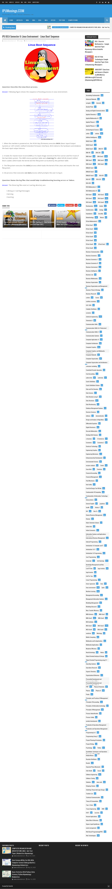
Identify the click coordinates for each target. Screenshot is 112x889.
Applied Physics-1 (90, 122)
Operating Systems (91, 664)
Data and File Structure (92, 389)
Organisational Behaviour (92, 675)
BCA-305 (88, 183)
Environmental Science (92, 462)
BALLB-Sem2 (89, 145)
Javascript (88, 561)
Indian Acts (89, 526)
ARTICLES (17, 2)
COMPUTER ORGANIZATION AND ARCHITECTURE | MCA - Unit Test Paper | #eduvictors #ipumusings (22, 850)
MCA (7, 2)
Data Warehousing (91, 404)
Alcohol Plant (89, 107)
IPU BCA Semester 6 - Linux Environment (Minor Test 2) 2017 (68, 223)
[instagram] (100, 2)
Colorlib (10, 886)
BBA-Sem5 (89, 164)
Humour (88, 519)
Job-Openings (100, 561)
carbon (88, 297)
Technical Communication (93, 797)
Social (99, 771)
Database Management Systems (94, 408)
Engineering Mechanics (92, 454)
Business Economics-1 (92, 259)
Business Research (91, 294)
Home (11, 20)
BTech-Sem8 (89, 248)
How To (95, 511)
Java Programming (91, 557)
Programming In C (91, 732)
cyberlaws (100, 378)
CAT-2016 (88, 305)
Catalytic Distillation (91, 309)
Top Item (62, 20)
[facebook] (97, 2)
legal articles (101, 568)
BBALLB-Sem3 (90, 175)
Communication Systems (92, 336)
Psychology (89, 748)
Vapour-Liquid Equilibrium (93, 824)
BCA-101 (101, 175)
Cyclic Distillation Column (93, 385)
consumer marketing (91, 366)
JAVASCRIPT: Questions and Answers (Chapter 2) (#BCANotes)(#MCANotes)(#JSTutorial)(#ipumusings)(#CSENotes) (97, 74)
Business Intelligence (91, 271)
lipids (103, 587)
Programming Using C (92, 736)
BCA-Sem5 (89, 202)
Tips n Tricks (89, 805)
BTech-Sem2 (89, 229)
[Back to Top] (108, 886)
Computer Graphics (91, 347)
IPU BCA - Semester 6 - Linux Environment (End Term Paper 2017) (42, 223)
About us (11, 2)
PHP (87, 687)
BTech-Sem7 (101, 244)
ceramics (88, 313)
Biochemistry (89, 206)
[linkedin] (103, 2)
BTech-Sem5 (89, 240)
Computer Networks (91, 355)
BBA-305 (98, 152)
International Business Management (95, 538)
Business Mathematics (92, 278)
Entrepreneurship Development (94, 458)
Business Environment (92, 267)
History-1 (97, 507)
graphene (102, 504)
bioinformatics (90, 210)
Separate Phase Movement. (93, 767)
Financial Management (92, 477)
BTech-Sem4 (89, 236)
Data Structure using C (92, 397)
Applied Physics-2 (91, 126)
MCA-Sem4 (89, 629)
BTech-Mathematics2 (91, 221)
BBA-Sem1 (89, 156)
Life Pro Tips (89, 576)
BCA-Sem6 (29, 41)
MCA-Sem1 (89, 626)
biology (101, 210)
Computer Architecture (92, 343)
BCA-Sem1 (89, 194)
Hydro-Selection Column (92, 523)
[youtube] (108, 2)
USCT (87, 813)
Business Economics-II (92, 263)
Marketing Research (91, 607)
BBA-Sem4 (101, 160)
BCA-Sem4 (101, 198)
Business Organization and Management (96, 286)
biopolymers (89, 214)
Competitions (35, 2)
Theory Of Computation (92, 801)
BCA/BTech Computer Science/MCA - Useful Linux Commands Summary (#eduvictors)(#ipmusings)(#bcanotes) (15, 222)
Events (102, 465)
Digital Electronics (91, 427)
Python (99, 748)
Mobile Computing (91, 637)
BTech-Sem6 (89, 244)
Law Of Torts (89, 568)
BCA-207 (98, 179)
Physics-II (98, 690)
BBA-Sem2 (100, 156)
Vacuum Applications (91, 816)
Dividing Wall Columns (92, 435)
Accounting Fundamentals (93, 95)
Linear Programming (91, 580)
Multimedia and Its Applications (94, 641)
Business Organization (92, 282)
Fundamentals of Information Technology (97, 496)
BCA (3, 2)
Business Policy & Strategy (93, 290)
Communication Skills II (92, 332)
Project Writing (90, 744)
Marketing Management (92, 603)
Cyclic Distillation (90, 381)
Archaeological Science (92, 130)
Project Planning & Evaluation (94, 740)
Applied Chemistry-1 (91, 114)
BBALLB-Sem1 (89, 168)
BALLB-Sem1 (89, 141)
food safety (89, 484)
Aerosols (98, 103)
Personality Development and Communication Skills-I (94, 679)
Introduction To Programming (94, 553)
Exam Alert (89, 469)
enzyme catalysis (90, 465)
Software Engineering (91, 774)
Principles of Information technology (95, 706)
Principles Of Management (93, 710)
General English (90, 504)
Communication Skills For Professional (96, 328)
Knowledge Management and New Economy (95, 565)
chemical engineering (92, 317)
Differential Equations (91, 423)
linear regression (90, 584)
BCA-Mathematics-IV (91, 191)
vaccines (97, 813)
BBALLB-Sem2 (90, 172)
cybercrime (89, 378)
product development (91, 721)
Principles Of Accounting (92, 702)
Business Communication (92, 252)
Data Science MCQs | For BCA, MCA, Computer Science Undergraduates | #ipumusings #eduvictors (23, 862)
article (87, 133)
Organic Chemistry (91, 671)
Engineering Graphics (91, 450)
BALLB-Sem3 (89, 149)
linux (102, 584)
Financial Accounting (91, 473)
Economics (89, 442)
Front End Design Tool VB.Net (93, 488)
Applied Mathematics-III (92, 118)
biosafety (100, 214)
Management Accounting (92, 595)
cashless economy (91, 301)
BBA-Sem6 (101, 164)
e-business (89, 439)
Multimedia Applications (92, 645)
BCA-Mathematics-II (91, 187)
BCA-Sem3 (89, 198)
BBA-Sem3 (89, 160)
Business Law (89, 275)
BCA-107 (88, 179)
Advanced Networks (91, 99)
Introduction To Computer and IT (94, 545)
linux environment (40, 41)
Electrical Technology (91, 446)
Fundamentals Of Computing (93, 492)
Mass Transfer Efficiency (92, 610)
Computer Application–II (92, 339)
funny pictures (90, 500)
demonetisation (100, 416)
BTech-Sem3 (89, 233)
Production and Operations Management (96, 729)
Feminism (99, 469)
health (87, 507)
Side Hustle (89, 771)
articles (97, 133)
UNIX (103, 809)
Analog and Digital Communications (95, 111)
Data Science (89, 393)
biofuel (101, 206)
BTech (29, 2)
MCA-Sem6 (100, 629)
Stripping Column (90, 786)
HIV (87, 511)
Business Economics (91, 256)
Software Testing (90, 778)
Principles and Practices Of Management (97, 698)
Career (97, 297)
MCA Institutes (89, 622)
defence (88, 416)
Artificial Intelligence (91, 137)
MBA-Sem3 (101, 618)
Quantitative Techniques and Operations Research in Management (96, 752)
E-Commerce (100, 439)
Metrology (99, 633)
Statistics (88, 782)
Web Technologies (91, 835)
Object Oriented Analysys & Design (95, 656)
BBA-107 (101, 149)
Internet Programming (92, 542)
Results (88, 763)
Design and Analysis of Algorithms (95, 420)
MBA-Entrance (89, 614)
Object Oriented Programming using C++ (96, 660)
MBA (25, 2)
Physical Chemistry (99, 687)
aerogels (88, 103)
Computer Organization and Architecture (96, 362)
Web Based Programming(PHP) (94, 832)
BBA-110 (88, 152)
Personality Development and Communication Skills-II (94, 683)
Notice (102, 652)
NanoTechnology (90, 652)
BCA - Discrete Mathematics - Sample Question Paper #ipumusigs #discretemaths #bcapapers (97, 46)
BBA (22, 2)
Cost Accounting (90, 374)
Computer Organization (49, 27)
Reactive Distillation (91, 759)
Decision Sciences (91, 412)
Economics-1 (101, 442)
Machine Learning (90, 591)
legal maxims (89, 572)
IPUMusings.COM (13, 10)
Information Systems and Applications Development (96, 534)
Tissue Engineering (91, 809)
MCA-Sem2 (101, 626)
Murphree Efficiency (91, 648)
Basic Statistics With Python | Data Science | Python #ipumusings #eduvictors (23, 874)
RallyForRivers (90, 755)
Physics (88, 690)
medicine (88, 633)
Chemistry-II (89, 320)
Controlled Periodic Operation (94, 370)
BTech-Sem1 (89, 225)
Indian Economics (90, 530)
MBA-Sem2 (89, 618)
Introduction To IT (90, 549)
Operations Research (91, 668)
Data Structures (90, 400)
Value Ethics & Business (92, 820)
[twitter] (105, 2)
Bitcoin (102, 217)
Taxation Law (89, 793)
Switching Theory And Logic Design (95, 790)
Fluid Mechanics (90, 481)
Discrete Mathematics (91, 431)
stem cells (99, 782)
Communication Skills (92, 324)
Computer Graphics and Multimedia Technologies (95, 351)
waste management (91, 828)
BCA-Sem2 (101, 194)
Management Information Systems (95, 599)
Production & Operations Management (96, 725)
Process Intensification (92, 713)
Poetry (87, 694)
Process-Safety (90, 717)
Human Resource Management (94, 515)
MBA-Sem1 (102, 614)
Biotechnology (90, 217)
